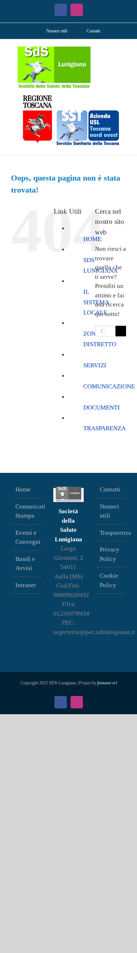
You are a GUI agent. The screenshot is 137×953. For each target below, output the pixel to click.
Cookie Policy (109, 580)
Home (23, 489)
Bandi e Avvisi (25, 563)
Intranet (25, 585)
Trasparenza (111, 532)
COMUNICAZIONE (109, 386)
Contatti (110, 489)
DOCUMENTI (101, 407)
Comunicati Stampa (26, 511)
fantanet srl (107, 682)
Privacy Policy (109, 554)
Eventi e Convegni (26, 537)
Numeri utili (109, 511)
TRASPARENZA (104, 428)
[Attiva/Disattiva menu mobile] (123, 50)
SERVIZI (94, 365)
